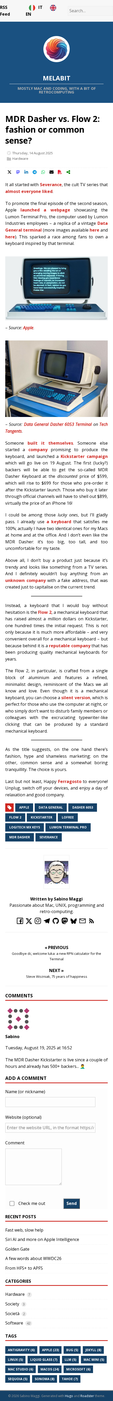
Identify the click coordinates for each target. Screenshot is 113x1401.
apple (24, 807)
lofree (68, 817)
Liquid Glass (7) (43, 1359)
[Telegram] (34, 172)
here (94, 230)
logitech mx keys (24, 827)
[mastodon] (65, 922)
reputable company (69, 646)
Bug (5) (72, 1350)
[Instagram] (39, 922)
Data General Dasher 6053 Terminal (58, 424)
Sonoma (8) (44, 1379)
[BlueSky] (74, 922)
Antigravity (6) (21, 1350)
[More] (68, 172)
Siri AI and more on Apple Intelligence (42, 1239)
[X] (9, 172)
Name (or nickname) (25, 1091)
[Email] (51, 172)
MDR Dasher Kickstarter (38, 1060)
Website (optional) (23, 1117)
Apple (28, 328)
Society (12, 1304)
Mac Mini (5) (94, 1359)
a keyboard (59, 522)
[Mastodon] (18, 172)
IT (42, 7)
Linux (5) (15, 1359)
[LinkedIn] (26, 172)
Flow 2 (44, 612)
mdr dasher (19, 837)
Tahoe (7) (70, 1379)
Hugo (69, 1396)
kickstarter (41, 817)
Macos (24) (49, 1369)
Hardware (20, 158)
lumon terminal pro (68, 827)
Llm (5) (70, 1359)
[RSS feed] (92, 922)
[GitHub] (57, 922)
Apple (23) (50, 1350)
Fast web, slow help (24, 1230)
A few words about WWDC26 (33, 1258)
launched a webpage (45, 210)
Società (12, 1313)
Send (71, 1203)
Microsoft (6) (78, 1369)
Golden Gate (17, 1249)
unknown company (25, 580)
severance (48, 837)
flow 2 (15, 817)
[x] (30, 922)
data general (51, 807)
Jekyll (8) (93, 1350)
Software (14, 1323)
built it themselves (50, 443)
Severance (51, 184)
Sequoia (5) (17, 1379)
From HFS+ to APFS (24, 1268)
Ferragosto (69, 781)
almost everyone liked (29, 191)
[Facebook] (21, 922)
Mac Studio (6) (20, 1369)
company (38, 449)
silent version (75, 697)
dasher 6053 (82, 807)
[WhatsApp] (43, 172)
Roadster (87, 1396)
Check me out (31, 1203)
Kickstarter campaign (84, 456)
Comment (14, 1143)
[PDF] (60, 172)
